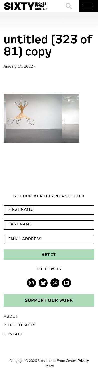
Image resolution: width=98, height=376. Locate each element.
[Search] (69, 6)
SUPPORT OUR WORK (49, 300)
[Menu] (88, 6)
